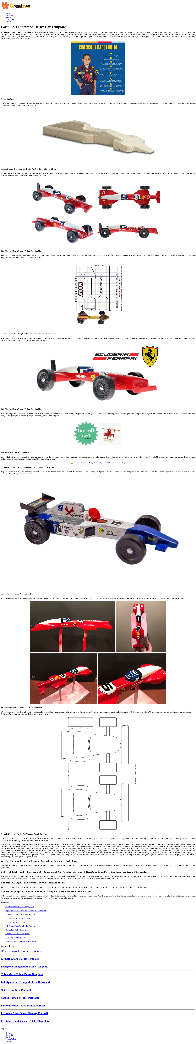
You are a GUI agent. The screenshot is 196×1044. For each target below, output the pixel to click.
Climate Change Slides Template (20, 958)
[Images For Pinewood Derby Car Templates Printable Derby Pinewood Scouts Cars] (98, 295)
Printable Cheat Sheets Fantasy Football (24, 1013)
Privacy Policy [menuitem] (10, 19)
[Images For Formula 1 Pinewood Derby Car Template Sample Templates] (98, 774)
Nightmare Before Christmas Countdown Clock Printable (26, 911)
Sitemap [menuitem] (8, 21)
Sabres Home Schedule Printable (20, 997)
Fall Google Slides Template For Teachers (20, 926)
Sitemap (8, 1041)
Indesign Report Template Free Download (25, 982)
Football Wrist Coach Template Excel (23, 1005)
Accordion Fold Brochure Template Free (20, 914)
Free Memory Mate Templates (16, 922)
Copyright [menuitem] (9, 15)
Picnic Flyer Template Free (15, 938)
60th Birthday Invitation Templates (21, 950)
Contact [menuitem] (8, 13)
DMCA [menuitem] (8, 17)
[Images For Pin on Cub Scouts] (98, 68)
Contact (8, 1033)
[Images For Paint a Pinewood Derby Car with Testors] (98, 534)
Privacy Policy (10, 1039)
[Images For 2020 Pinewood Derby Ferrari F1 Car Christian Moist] (98, 213)
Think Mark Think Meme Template (22, 974)
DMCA (8, 1037)
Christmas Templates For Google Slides (19, 907)
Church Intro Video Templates (16, 930)
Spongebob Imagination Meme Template (24, 966)
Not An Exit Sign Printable (16, 989)
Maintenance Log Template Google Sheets (20, 941)
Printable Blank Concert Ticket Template (25, 1021)
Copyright (9, 1035)
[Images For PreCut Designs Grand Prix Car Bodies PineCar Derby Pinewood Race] (98, 137)
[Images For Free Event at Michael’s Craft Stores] (98, 434)
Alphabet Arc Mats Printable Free (17, 934)
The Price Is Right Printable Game (17, 918)
